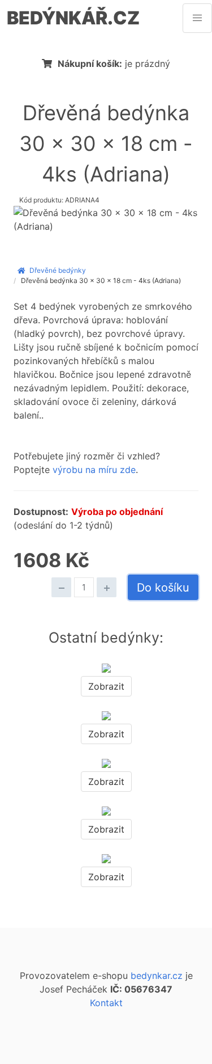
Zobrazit (106, 686)
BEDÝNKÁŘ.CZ (73, 18)
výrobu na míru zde (94, 469)
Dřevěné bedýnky (57, 270)
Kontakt (106, 1002)
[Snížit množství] (61, 587)
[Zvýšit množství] (106, 587)
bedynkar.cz (157, 975)
